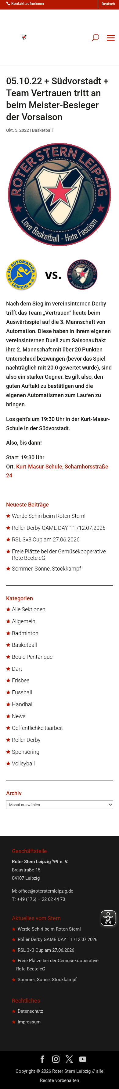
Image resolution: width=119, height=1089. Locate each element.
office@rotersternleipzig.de (45, 891)
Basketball (42, 130)
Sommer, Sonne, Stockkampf (46, 569)
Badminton (25, 633)
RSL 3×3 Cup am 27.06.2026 (46, 540)
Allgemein (23, 621)
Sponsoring (25, 752)
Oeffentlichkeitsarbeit (37, 728)
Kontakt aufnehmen (27, 4)
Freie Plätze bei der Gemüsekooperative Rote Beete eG (59, 554)
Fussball (22, 692)
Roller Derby (26, 740)
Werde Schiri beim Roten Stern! (48, 516)
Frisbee (20, 680)
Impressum (29, 1022)
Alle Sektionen (28, 609)
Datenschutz (30, 1011)
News (19, 716)
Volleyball (23, 764)
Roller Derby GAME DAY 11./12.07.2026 (59, 528)
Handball (23, 704)
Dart (17, 669)
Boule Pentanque (32, 657)
